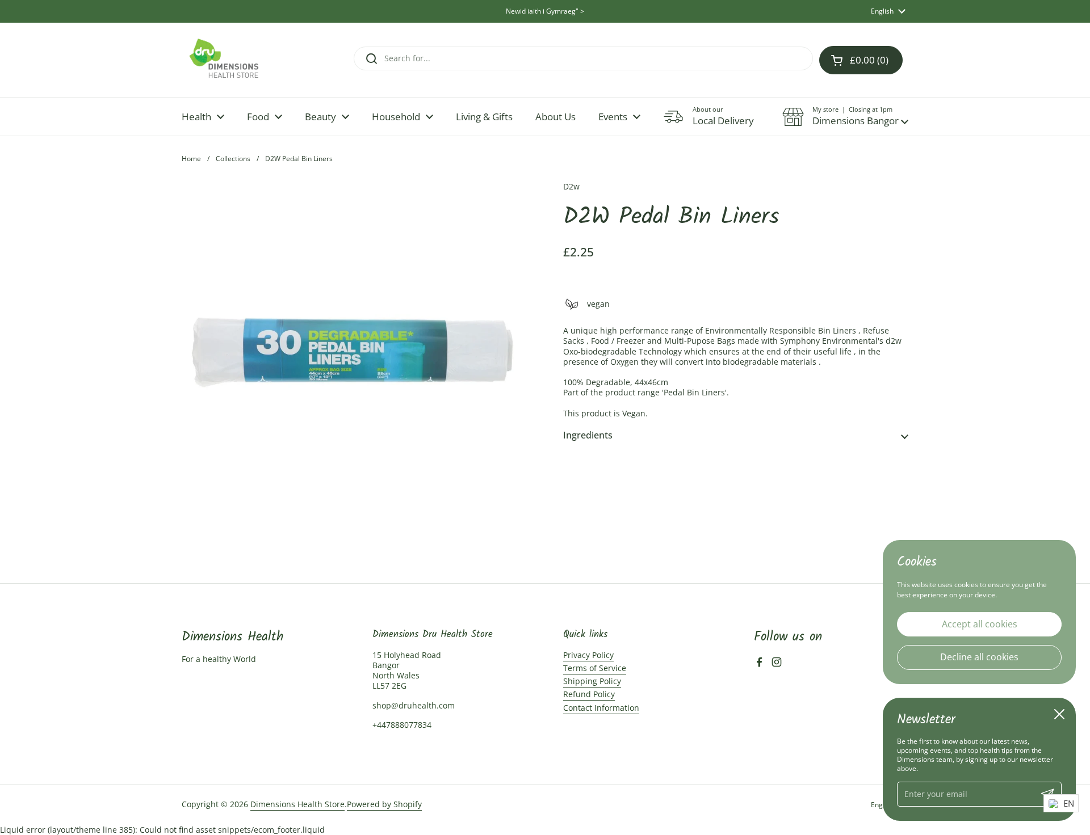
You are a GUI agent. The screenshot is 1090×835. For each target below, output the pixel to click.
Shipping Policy (592, 681)
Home (191, 158)
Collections (233, 158)
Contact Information (601, 707)
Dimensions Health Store (297, 804)
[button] (845, 117)
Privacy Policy (588, 655)
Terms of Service (594, 668)
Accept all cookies (979, 623)
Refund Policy (589, 694)
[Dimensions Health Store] (233, 60)
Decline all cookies (979, 657)
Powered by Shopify (384, 804)
